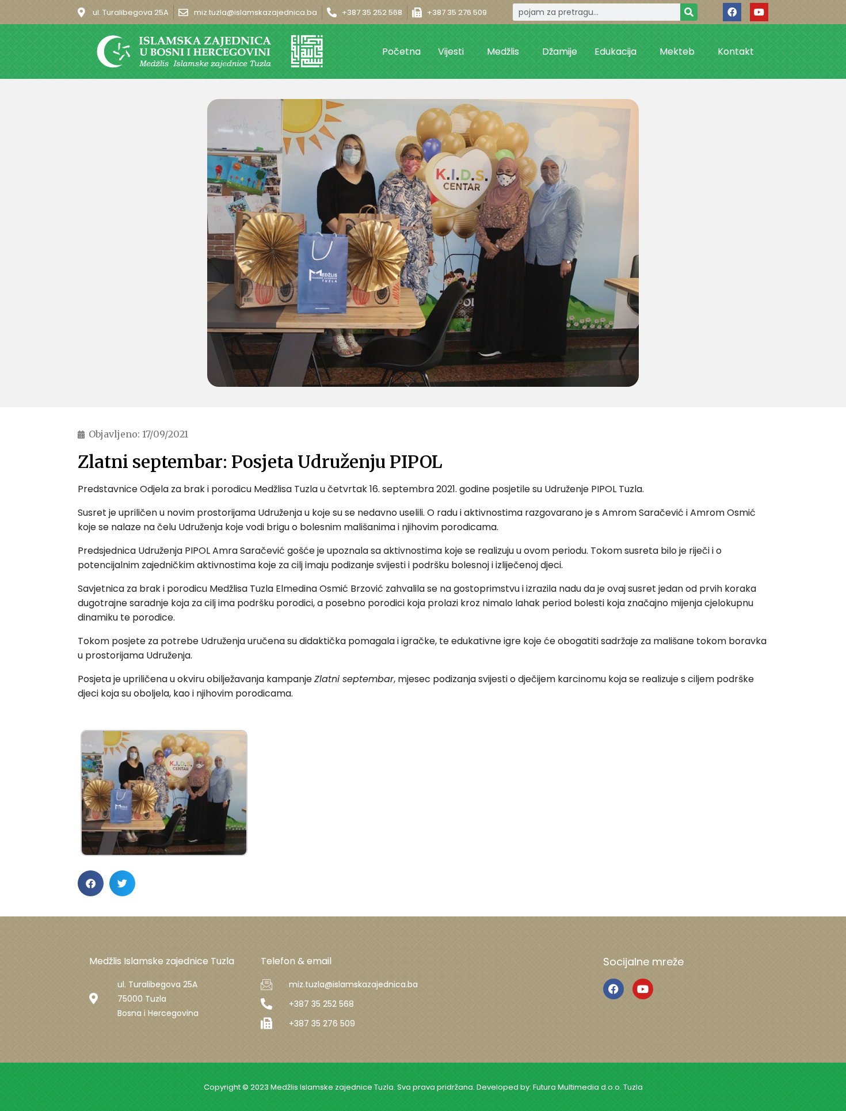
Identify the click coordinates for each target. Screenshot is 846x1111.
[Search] (689, 12)
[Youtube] (759, 12)
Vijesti (451, 51)
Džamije (559, 51)
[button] (91, 883)
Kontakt (736, 51)
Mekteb (677, 51)
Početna (401, 51)
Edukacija (616, 51)
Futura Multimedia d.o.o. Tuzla (588, 1087)
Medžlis (503, 51)
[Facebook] (732, 12)
